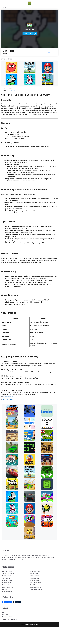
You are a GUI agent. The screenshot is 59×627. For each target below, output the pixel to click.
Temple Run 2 (29, 537)
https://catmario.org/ (14, 90)
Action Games (7, 571)
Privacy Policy (7, 617)
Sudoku (29, 427)
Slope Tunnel (47, 476)
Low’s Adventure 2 (29, 72)
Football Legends (29, 440)
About (4, 612)
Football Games (7, 587)
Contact (5, 614)
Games (4, 589)
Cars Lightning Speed (12, 476)
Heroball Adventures (11, 72)
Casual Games (8, 397)
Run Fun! (47, 501)
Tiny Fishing (29, 464)
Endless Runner (7, 585)
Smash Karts (12, 415)
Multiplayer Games (36, 571)
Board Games (7, 576)
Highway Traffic (29, 501)
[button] (55, 7)
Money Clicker (47, 489)
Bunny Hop (11, 84)
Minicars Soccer (47, 440)
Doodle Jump (47, 513)
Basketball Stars (47, 464)
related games (8, 399)
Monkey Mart (12, 525)
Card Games (6, 578)
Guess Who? (12, 464)
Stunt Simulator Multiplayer (12, 451)
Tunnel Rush (29, 525)
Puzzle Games (34, 573)
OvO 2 (47, 427)
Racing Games (34, 576)
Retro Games (34, 578)
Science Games (35, 580)
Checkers (12, 440)
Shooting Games (35, 582)
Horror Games (7, 592)
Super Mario (47, 72)
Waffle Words (47, 452)
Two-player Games (36, 589)
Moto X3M (12, 427)
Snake (29, 452)
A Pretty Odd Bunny (29, 84)
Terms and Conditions (9, 619)
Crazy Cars (29, 489)
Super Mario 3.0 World (48, 84)
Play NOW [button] (28, 33)
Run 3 (29, 415)
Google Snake (47, 415)
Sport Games (34, 585)
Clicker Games (7, 582)
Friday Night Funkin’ (47, 525)
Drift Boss (12, 489)
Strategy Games (35, 587)
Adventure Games (8, 573)
